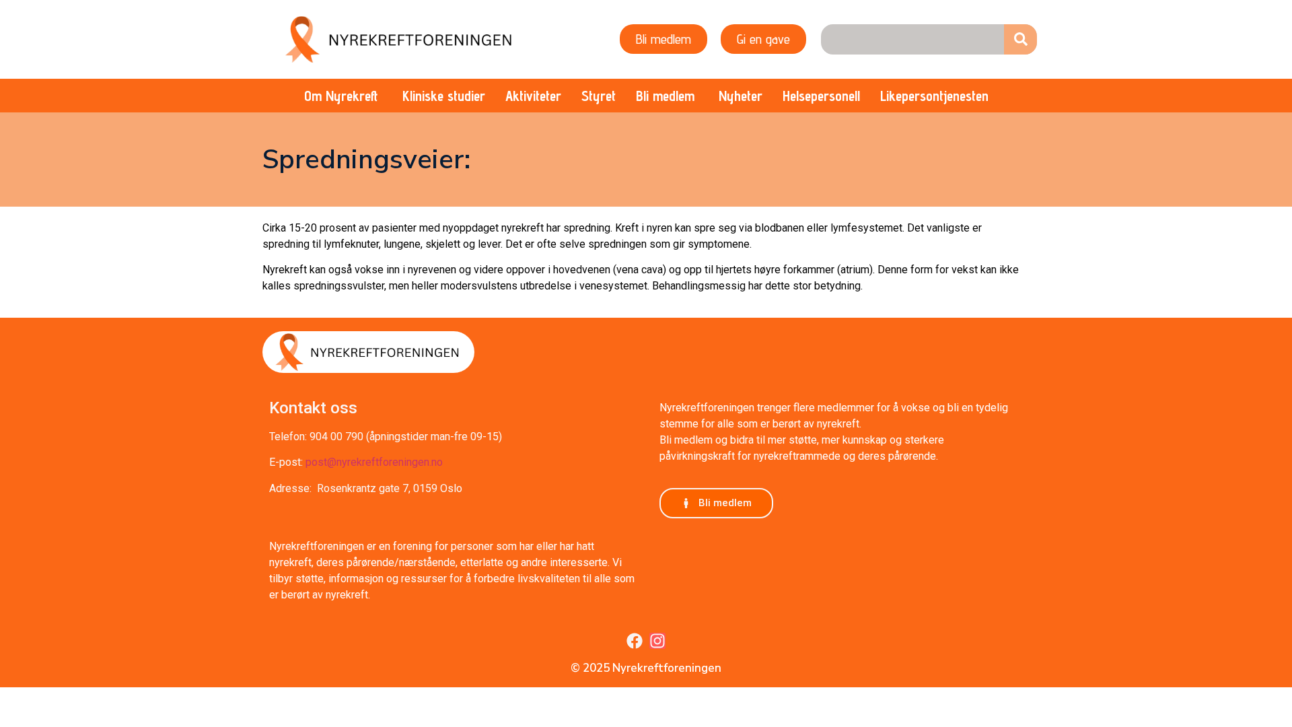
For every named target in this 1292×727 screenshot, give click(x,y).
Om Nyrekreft (341, 96)
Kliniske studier (443, 96)
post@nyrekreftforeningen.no (374, 462)
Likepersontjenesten (934, 96)
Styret (598, 96)
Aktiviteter (533, 96)
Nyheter (740, 96)
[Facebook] (634, 641)
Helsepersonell (821, 96)
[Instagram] (657, 641)
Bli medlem (665, 96)
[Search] (1020, 39)
